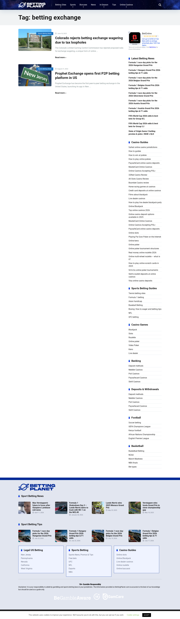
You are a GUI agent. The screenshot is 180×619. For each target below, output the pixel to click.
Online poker (134, 244)
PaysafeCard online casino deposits (144, 163)
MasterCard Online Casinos (140, 167)
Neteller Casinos (136, 370)
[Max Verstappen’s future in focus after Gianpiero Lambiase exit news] (24, 513)
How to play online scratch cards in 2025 (144, 264)
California (25, 565)
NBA (70, 572)
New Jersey (26, 555)
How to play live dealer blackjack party (145, 202)
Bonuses (83, 5)
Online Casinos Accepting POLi (142, 171)
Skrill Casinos (134, 381)
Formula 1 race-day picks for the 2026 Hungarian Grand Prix (143, 63)
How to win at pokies (138, 155)
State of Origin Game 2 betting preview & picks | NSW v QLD (142, 132)
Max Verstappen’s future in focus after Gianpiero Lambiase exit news (41, 506)
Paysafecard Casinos (138, 378)
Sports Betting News (44, 33)
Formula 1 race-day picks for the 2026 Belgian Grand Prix (143, 79)
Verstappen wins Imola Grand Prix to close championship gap (151, 506)
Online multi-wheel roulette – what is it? (144, 257)
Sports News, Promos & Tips (81, 555)
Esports (72, 568)
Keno (131, 349)
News (93, 5)
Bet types (133, 467)
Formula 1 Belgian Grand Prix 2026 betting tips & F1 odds (144, 86)
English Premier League (139, 438)
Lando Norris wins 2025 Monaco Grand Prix (115, 505)
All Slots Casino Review (139, 179)
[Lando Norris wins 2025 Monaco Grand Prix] (98, 513)
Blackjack (133, 329)
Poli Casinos (134, 374)
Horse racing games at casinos (142, 186)
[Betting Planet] (31, 4)
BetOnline (153, 47)
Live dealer (133, 353)
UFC (70, 562)
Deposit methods (136, 366)
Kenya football (135, 430)
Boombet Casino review (139, 183)
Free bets (73, 558)
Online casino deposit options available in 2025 (141, 215)
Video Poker (134, 345)
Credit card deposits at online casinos (145, 190)
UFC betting (134, 317)
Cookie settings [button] (133, 615)
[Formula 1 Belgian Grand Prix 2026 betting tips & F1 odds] (135, 541)
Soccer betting (135, 422)
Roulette (132, 337)
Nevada (24, 562)
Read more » (60, 57)
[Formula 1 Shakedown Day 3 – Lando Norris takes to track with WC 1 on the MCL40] (61, 513)
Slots (131, 333)
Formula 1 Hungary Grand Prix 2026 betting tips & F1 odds (144, 71)
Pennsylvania (27, 558)
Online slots (134, 233)
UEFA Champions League (139, 426)
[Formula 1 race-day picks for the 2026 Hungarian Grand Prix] (24, 541)
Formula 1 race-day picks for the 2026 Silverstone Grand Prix (143, 94)
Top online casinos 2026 (139, 210)
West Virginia (26, 568)
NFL (130, 313)
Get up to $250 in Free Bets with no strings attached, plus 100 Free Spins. (151, 42)
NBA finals (133, 463)
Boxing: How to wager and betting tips (145, 309)
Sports (73, 5)
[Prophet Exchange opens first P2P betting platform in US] (34, 75)
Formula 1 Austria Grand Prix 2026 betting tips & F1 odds (144, 109)
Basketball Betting (136, 451)
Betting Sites (60, 5)
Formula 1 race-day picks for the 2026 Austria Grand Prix (143, 102)
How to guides (135, 151)
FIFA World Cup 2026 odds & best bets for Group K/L (143, 117)
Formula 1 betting (136, 297)
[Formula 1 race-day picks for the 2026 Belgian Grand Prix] (98, 541)
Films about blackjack (138, 194)
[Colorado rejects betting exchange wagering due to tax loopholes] (34, 40)
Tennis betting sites (137, 293)
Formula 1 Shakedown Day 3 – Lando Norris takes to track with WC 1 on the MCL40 (78, 507)
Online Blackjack (136, 206)
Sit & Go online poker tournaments (143, 270)
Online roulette (122, 565)
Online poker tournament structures (144, 248)
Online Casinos (126, 5)
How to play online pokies (140, 159)
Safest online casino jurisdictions (143, 147)
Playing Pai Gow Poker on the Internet (145, 237)
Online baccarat (123, 568)
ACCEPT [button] (147, 615)
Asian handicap (135, 301)
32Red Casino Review (138, 175)
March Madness (136, 459)
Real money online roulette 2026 (142, 252)
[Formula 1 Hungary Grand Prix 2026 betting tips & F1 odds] (61, 541)
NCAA (131, 455)
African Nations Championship (142, 434)
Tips (114, 5)
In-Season (104, 5)
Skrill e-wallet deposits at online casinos (142, 275)
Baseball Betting (136, 305)
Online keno (134, 241)
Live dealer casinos (137, 198)
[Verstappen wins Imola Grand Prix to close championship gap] (135, 513)
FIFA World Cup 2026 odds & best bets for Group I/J (143, 124)
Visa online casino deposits (140, 281)
